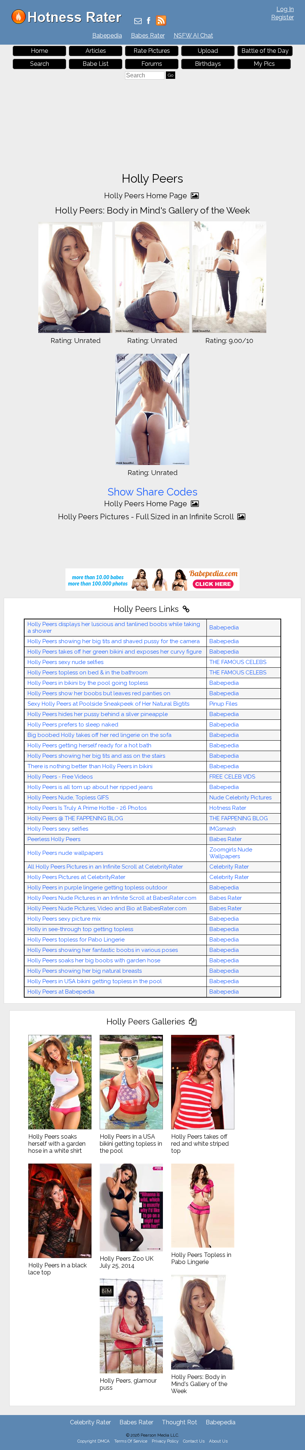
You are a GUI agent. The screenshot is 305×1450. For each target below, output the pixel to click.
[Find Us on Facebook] (148, 21)
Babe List (96, 63)
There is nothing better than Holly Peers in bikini (90, 766)
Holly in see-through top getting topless (80, 929)
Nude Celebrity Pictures (240, 797)
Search (39, 63)
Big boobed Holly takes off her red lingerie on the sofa (99, 735)
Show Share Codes (152, 492)
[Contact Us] (138, 21)
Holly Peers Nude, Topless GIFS (68, 797)
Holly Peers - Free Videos (60, 776)
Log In (285, 9)
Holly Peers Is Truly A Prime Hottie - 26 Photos (87, 808)
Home (39, 50)
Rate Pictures (152, 50)
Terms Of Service (130, 1441)
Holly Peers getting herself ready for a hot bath (89, 745)
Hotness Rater (227, 808)
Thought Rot (179, 1422)
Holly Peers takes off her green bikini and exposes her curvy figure (115, 651)
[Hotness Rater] (69, 22)
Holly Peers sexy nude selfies (65, 662)
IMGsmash (222, 828)
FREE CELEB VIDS (232, 776)
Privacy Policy (165, 1441)
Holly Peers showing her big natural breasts (85, 971)
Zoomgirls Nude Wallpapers (230, 853)
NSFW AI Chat (193, 35)
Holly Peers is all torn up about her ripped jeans (90, 787)
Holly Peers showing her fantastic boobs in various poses (103, 950)
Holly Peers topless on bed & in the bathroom (88, 672)
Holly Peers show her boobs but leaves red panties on (99, 693)
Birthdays (208, 63)
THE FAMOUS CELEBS (237, 662)
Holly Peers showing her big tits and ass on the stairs (96, 756)
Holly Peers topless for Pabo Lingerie (76, 939)
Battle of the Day (265, 50)
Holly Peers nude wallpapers (65, 853)
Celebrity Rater (229, 866)
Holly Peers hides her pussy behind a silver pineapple (98, 714)
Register (282, 17)
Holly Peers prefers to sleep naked (73, 724)
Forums (151, 63)
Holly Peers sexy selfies (58, 828)
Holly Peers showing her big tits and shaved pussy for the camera (114, 641)
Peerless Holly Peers (54, 839)
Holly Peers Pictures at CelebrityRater (76, 877)
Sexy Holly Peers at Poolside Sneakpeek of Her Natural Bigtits (108, 703)
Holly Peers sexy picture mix (64, 918)
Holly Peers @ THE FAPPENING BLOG (75, 818)
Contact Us (194, 1441)
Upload (208, 50)
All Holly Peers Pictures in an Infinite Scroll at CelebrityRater (105, 866)
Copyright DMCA (93, 1441)
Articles (96, 50)
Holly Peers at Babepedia (61, 991)
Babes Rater (148, 35)
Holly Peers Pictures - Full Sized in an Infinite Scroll (146, 516)
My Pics (264, 63)
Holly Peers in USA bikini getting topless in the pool (95, 981)
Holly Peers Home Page (146, 195)
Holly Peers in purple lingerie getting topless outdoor (97, 887)
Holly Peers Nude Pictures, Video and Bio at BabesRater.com (107, 908)
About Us (218, 1441)
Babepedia (107, 35)
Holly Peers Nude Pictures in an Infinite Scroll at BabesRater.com (112, 898)
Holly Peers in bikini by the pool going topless (88, 683)
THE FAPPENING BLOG (238, 818)
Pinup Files (223, 703)
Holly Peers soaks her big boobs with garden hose (94, 960)
